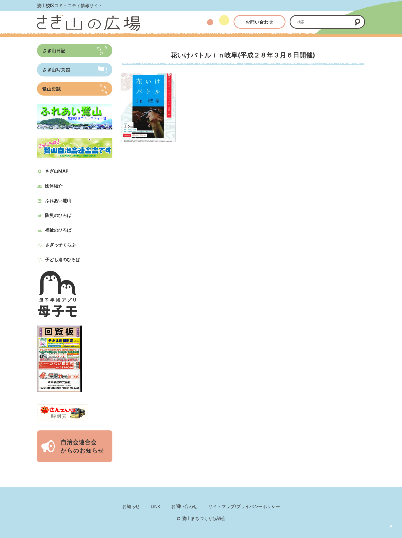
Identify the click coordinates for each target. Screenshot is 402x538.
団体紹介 (54, 185)
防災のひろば (58, 215)
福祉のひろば (58, 230)
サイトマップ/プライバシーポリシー (244, 506)
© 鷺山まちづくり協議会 (201, 518)
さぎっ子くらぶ (60, 244)
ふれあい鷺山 (58, 200)
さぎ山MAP (56, 171)
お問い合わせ (259, 22)
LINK (155, 506)
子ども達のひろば (62, 259)
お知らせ (131, 506)
